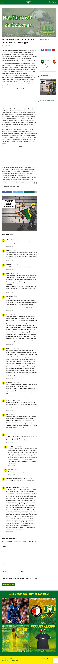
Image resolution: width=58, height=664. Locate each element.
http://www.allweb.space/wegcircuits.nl (15, 478)
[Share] (7, 192)
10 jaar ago (18, 446)
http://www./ (11, 446)
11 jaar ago (14, 239)
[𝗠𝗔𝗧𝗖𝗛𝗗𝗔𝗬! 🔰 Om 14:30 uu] (15, 638)
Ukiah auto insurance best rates (14, 487)
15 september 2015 (6, 45)
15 (36, 45)
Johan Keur (9, 296)
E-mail (4, 571)
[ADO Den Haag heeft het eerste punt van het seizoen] (42, 611)
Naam (4, 565)
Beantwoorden (10, 246)
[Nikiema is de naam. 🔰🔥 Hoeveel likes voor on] (15, 611)
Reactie (4, 546)
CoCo (7, 434)
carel (7, 314)
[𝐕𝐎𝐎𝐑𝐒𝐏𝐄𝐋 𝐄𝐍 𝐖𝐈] (42, 638)
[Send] (29, 192)
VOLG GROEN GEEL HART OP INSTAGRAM (29, 594)
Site (22, 571)
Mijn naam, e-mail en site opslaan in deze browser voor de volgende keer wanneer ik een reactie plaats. (20, 579)
